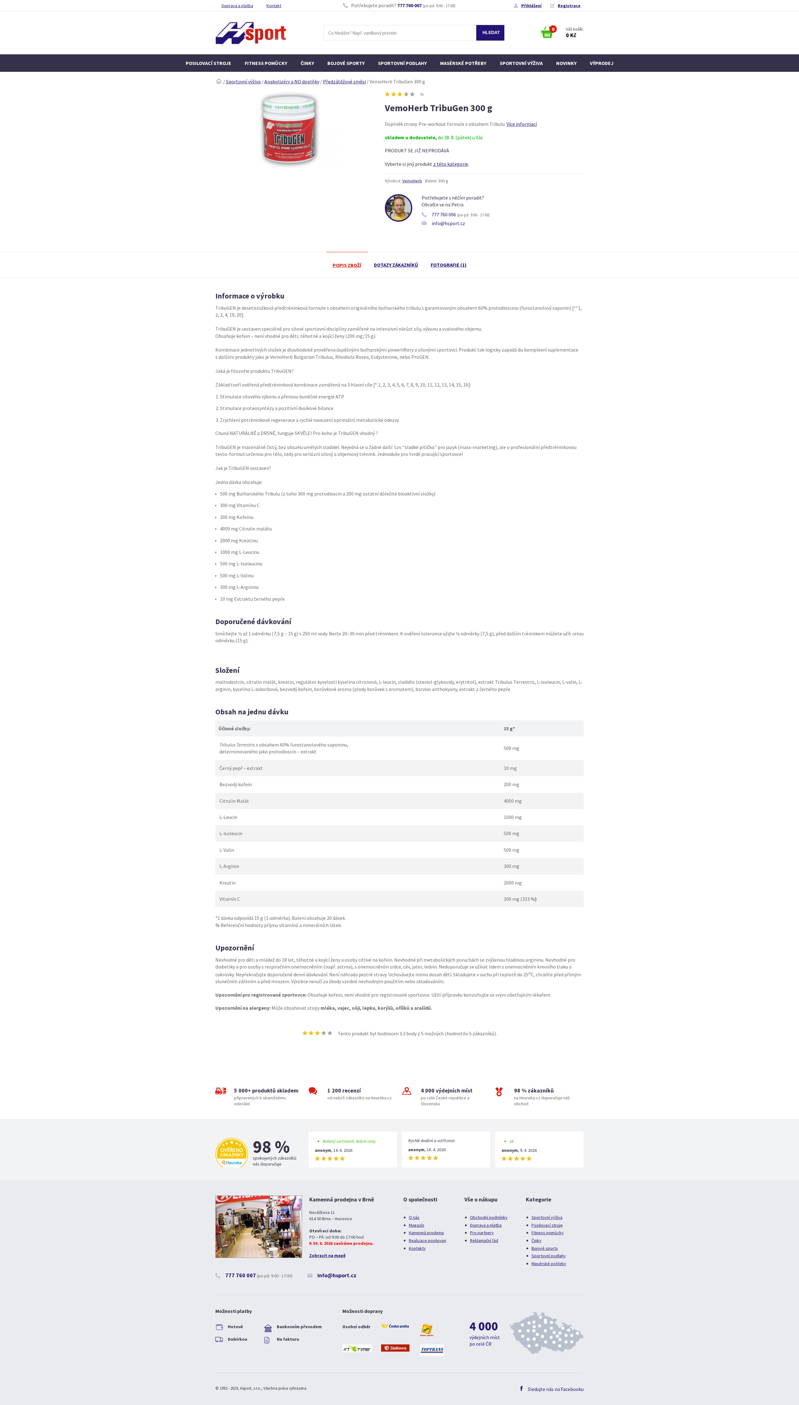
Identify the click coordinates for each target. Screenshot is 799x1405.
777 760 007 (409, 5)
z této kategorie (450, 164)
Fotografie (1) (449, 265)
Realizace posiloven (427, 1240)
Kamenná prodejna (426, 1232)
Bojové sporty (346, 63)
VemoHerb (412, 181)
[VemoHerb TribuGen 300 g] (289, 167)
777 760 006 (444, 214)
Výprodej (602, 63)
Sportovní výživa (521, 63)
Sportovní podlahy (402, 63)
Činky (307, 63)
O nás (414, 1217)
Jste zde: (218, 81)
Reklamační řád (484, 1240)
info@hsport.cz (448, 223)
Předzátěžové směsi (344, 81)
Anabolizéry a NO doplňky (291, 81)
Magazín (416, 1225)
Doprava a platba (237, 5)
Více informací (522, 124)
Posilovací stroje (208, 63)
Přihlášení (531, 5)
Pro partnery (482, 1232)
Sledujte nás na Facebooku (556, 1389)
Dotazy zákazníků (396, 265)
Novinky (566, 63)
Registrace (569, 5)
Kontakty (417, 1248)
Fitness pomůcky (266, 63)
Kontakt (274, 5)
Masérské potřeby (463, 63)
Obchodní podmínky (488, 1217)
